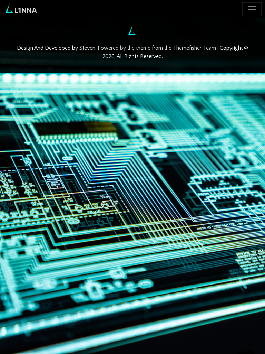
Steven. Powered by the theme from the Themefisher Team (148, 48)
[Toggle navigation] (252, 9)
